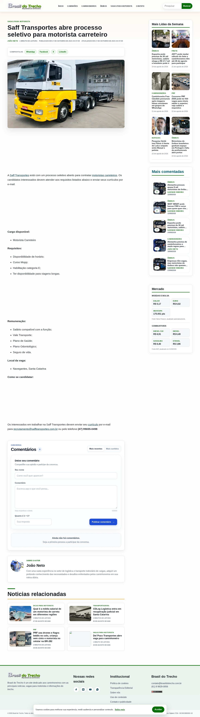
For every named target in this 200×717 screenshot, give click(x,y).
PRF (34, 629)
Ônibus (103, 6)
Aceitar (158, 709)
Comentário (20, 483)
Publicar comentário (103, 521)
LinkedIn (62, 52)
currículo (93, 424)
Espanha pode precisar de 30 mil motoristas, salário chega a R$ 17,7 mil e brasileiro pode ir (161, 58)
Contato (140, 6)
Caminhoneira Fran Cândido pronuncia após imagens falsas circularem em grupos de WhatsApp (161, 102)
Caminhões (72, 6)
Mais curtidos (112, 449)
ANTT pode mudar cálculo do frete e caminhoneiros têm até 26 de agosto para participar (181, 58)
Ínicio (60, 6)
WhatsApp (30, 52)
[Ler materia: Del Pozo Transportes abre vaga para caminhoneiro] (80, 638)
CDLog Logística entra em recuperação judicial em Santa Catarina (107, 612)
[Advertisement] (65, 151)
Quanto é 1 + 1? (22, 516)
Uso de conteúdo (118, 697)
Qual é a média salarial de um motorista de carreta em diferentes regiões (47, 612)
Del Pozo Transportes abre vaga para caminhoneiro (107, 637)
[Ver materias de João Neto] (17, 569)
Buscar (187, 6)
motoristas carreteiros (104, 175)
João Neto (12, 41)
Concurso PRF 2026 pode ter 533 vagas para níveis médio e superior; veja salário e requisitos (180, 102)
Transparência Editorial (121, 688)
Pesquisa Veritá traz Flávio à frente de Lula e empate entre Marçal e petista (160, 145)
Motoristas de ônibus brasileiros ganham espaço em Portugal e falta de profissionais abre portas (180, 147)
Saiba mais (120, 709)
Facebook (44, 52)
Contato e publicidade (120, 702)
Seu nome (19, 470)
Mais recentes (95, 449)
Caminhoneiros (88, 6)
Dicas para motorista (43, 605)
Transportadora (101, 605)
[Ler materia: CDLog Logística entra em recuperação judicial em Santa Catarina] (80, 613)
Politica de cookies (119, 683)
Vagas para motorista (121, 6)
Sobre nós (115, 692)
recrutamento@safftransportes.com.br (35, 429)
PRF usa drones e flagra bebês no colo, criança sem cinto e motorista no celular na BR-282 (46, 637)
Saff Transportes (19, 175)
